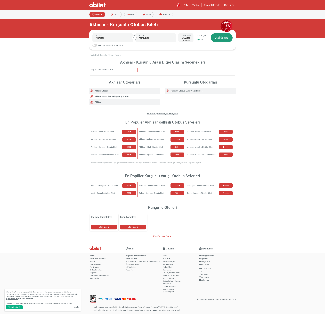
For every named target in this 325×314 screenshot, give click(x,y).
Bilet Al (92, 261)
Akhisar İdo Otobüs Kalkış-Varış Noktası (111, 96)
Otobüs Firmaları (96, 270)
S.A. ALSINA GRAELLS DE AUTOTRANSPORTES (143, 261)
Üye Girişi (229, 5)
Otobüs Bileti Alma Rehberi (99, 275)
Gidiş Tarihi (186, 35)
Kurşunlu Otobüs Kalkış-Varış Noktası (186, 91)
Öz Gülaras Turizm (132, 264)
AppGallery (205, 264)
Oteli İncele (104, 227)
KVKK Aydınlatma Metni (171, 273)
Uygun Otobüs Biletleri (97, 259)
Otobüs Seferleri (95, 264)
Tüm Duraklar (94, 267)
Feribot (166, 14)
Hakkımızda (167, 270)
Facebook (204, 274)
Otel (132, 14)
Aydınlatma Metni (12, 299)
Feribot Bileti (167, 267)
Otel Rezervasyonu (169, 261)
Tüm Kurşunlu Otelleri (162, 236)
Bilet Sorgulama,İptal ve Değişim (168, 290)
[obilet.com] (103, 7)
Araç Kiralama (168, 264)
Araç (148, 14)
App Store (204, 259)
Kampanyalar (94, 278)
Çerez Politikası (168, 278)
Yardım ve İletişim (169, 287)
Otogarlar (93, 273)
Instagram (205, 277)
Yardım (195, 5)
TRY (186, 5)
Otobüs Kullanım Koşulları (172, 281)
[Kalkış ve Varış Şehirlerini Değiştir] (134, 37)
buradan (24, 303)
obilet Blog (205, 280)
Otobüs (98, 14)
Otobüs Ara (222, 37)
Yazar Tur (129, 270)
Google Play (205, 261)
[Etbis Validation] (93, 299)
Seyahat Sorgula (212, 5)
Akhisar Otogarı (101, 91)
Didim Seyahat (131, 259)
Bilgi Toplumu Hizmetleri (171, 275)
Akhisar (97, 102)
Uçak (116, 14)
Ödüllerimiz (167, 284)
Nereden (99, 35)
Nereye (141, 35)
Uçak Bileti (166, 259)
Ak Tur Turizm (131, 267)
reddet (29, 296)
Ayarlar (76, 307)
